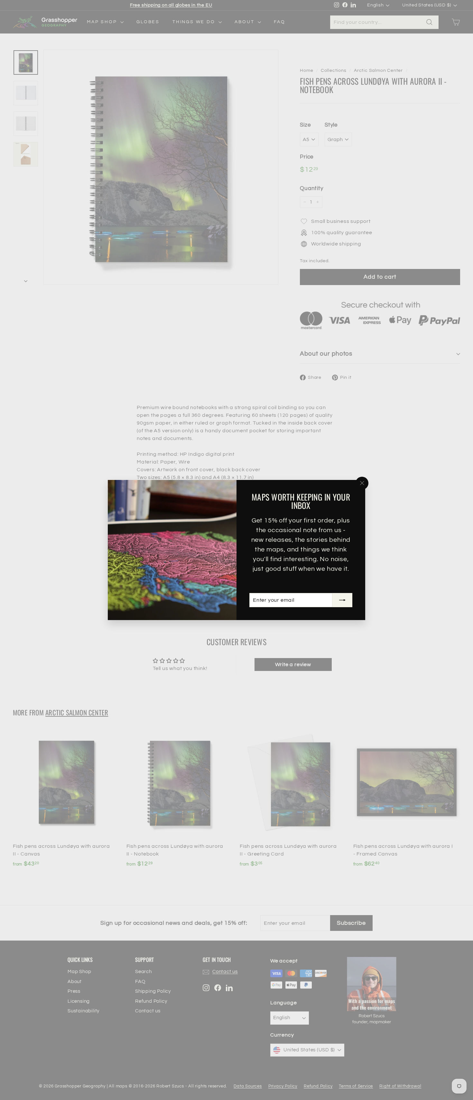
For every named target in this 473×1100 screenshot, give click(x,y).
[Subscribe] (342, 600)
